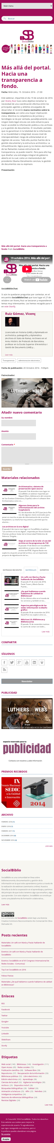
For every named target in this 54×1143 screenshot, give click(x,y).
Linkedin (34, 662)
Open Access (6, 1067)
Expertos (44, 570)
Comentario (8, 444)
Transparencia (8, 360)
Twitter (12, 662)
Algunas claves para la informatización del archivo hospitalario (31, 507)
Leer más (9, 355)
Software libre (30, 1070)
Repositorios (6, 1073)
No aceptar (5, 1134)
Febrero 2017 (6, 831)
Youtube (27, 662)
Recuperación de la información (31, 1073)
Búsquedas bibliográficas (12, 1088)
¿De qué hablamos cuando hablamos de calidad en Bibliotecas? (33, 593)
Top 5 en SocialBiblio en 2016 (13, 969)
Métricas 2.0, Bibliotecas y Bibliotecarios (33, 620)
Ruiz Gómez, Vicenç (20, 313)
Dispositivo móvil (21, 1085)
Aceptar (6, 1139)
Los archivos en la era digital (15, 526)
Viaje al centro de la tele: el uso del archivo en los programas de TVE (35, 541)
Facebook (4, 662)
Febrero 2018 (6, 822)
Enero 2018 (6, 826)
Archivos (5, 1085)
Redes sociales (24, 1067)
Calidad (31, 1088)
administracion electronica (29, 360)
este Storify (9, 306)
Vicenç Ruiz (10, 101)
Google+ (19, 662)
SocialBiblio (18, 249)
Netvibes (38, 1091)
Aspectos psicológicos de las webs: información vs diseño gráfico (34, 607)
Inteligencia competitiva (11, 1094)
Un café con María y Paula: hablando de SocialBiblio (33, 578)
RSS (3, 1003)
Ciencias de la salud (9, 1082)
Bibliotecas (21, 1064)
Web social (6, 1064)
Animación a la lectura (10, 1091)
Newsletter (27, 681)
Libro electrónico (30, 1076)
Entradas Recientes (12, 570)
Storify (4, 1045)
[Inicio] (18, 42)
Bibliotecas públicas (9, 1076)
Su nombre (6, 417)
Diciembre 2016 (7, 835)
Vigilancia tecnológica (32, 1082)
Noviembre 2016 (7, 840)
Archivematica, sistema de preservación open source (31, 487)
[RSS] (4, 670)
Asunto (5, 431)
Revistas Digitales (8, 1100)
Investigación (38, 1064)
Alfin (27, 1091)
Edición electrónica (9, 1079)
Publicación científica (10, 1070)
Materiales (30, 570)
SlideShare (42, 662)
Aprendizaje (28, 1079)
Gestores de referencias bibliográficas (17, 1097)
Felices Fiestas (7, 975)
